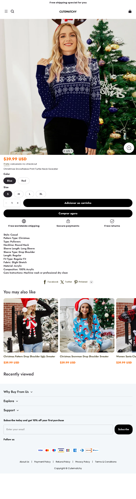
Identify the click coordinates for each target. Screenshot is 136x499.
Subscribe (123, 429)
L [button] (29, 194)
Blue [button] (9, 180)
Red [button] (23, 180)
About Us (25, 461)
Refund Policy (63, 461)
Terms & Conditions (106, 461)
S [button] (7, 194)
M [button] (19, 194)
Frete (7, 164)
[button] (6, 11)
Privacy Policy (82, 461)
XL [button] (40, 194)
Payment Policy (42, 461)
